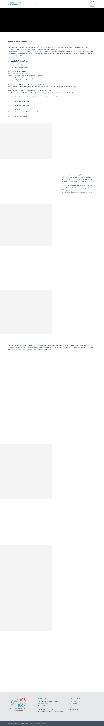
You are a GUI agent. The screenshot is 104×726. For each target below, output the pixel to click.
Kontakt (27, 723)
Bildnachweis (43, 723)
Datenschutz (38, 723)
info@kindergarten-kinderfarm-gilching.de (50, 711)
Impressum (32, 723)
